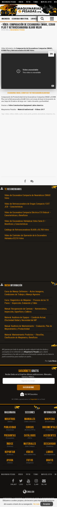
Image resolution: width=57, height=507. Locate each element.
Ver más (36, 504)
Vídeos (29, 452)
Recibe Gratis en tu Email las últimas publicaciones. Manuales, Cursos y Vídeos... (28, 375)
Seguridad (33, 399)
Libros (49, 452)
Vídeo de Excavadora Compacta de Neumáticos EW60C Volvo (28, 196)
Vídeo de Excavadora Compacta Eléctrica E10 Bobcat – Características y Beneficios (28, 213)
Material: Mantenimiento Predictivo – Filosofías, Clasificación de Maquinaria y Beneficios (24, 336)
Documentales (49, 427)
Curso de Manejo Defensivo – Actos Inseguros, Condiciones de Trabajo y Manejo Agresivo (24, 293)
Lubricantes (36, 19)
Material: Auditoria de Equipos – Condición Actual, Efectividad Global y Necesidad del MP (25, 318)
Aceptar (46, 504)
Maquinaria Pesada (17, 30)
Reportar (10, 452)
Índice (10, 444)
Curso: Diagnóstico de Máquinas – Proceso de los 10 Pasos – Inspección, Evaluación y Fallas (27, 301)
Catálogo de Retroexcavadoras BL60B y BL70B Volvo (27, 229)
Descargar (50, 444)
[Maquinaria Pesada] (28, 9)
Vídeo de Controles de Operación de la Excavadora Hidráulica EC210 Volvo (26, 236)
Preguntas (10, 435)
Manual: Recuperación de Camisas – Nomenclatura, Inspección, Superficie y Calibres (26, 310)
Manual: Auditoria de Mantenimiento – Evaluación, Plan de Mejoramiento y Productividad (28, 327)
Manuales (29, 419)
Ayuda (10, 460)
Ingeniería (6, 19)
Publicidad (10, 427)
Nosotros (10, 419)
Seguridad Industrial (20, 19)
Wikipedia (50, 419)
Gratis (49, 460)
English (30, 491)
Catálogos (30, 435)
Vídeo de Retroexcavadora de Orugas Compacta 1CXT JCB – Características (27, 205)
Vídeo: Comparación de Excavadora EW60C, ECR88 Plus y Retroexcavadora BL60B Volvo (28, 26)
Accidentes (49, 435)
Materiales (30, 444)
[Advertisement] (28, 39)
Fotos (30, 460)
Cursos (30, 427)
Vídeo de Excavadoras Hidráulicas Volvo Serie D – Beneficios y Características (25, 222)
